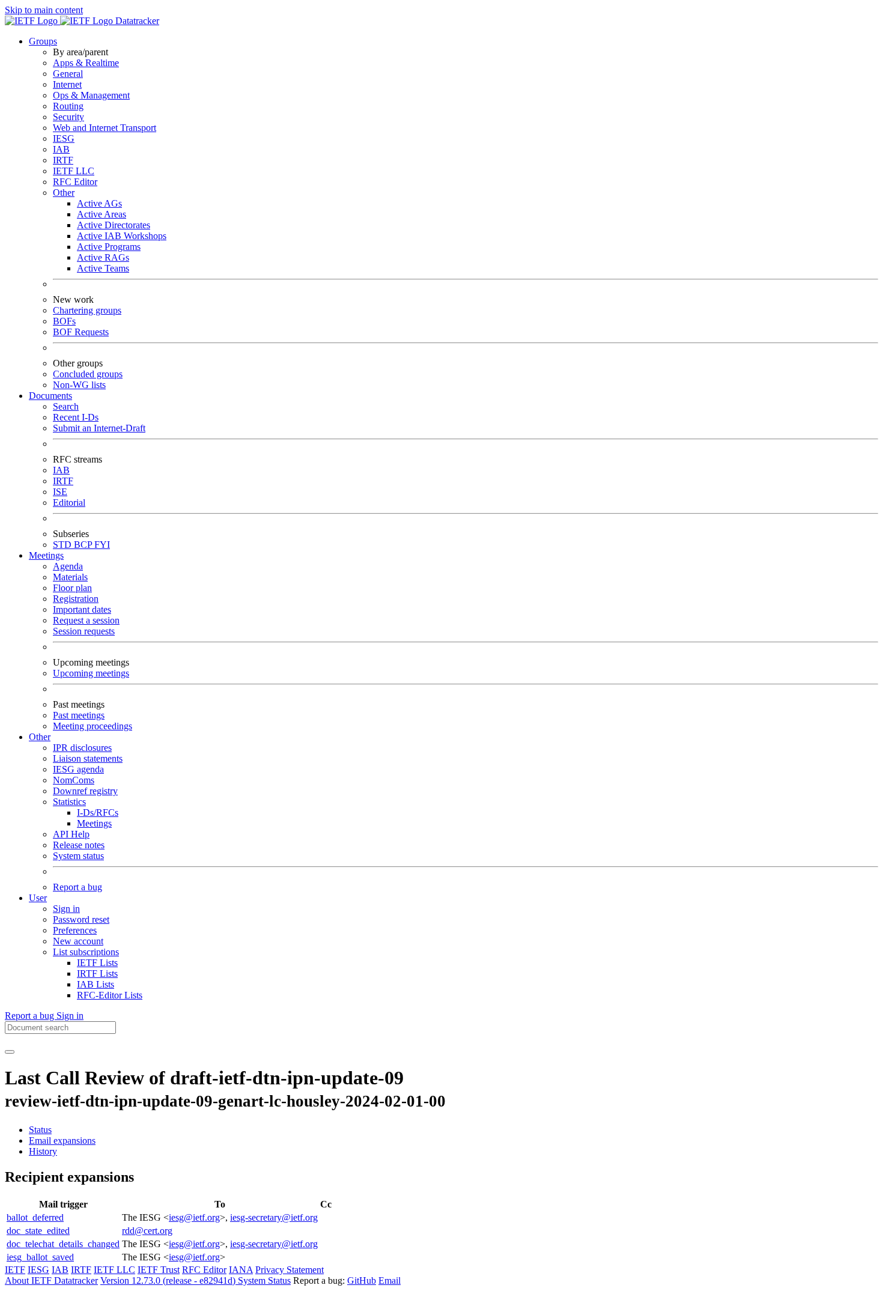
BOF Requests (81, 332)
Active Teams (103, 268)
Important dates (82, 609)
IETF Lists (97, 963)
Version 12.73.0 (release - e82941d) (169, 1280)
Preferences (75, 930)
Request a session (86, 620)
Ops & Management (91, 95)
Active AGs (99, 203)
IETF (15, 1270)
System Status (264, 1280)
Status (40, 1130)
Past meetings (79, 715)
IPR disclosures (82, 748)
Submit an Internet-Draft (99, 428)
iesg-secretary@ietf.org (274, 1217)
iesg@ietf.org (194, 1217)
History (43, 1151)
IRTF (63, 160)
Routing (68, 106)
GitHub (361, 1280)
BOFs (64, 321)
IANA (241, 1270)
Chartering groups (87, 310)
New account (78, 941)
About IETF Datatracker (51, 1280)
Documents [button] (50, 395)
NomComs (73, 780)
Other (63, 192)
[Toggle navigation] (9, 1052)
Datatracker (136, 21)
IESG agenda (78, 769)
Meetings (94, 823)
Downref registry (85, 791)
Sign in (66, 909)
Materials (70, 577)
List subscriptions (86, 952)
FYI (102, 544)
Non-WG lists (79, 385)
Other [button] (39, 737)
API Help (71, 834)
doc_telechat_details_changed (63, 1244)
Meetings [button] (46, 555)
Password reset (81, 919)
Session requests (84, 631)
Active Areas (101, 214)
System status (78, 856)
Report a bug (77, 887)
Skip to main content (44, 10)
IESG (63, 138)
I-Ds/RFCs (97, 812)
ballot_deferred (35, 1217)
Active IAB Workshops (121, 236)
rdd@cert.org (147, 1231)
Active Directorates (113, 225)
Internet (67, 84)
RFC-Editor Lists (109, 995)
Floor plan (72, 588)
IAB (61, 149)
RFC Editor (75, 182)
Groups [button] (43, 41)
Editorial (69, 502)
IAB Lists (95, 984)
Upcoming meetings (91, 673)
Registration (76, 599)
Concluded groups (88, 374)
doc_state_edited (38, 1231)
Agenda (68, 566)
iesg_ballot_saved (40, 1257)
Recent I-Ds (76, 417)
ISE (60, 492)
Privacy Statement (289, 1270)
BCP (84, 544)
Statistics (69, 802)
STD (63, 544)
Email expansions (62, 1140)
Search (66, 406)
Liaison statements (88, 758)
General (68, 73)
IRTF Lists (97, 973)
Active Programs (109, 246)
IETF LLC (73, 171)
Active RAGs (103, 257)
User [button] (38, 898)
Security (68, 117)
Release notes (79, 845)
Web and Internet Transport (104, 128)
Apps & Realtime (86, 63)
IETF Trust (159, 1270)
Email (389, 1280)
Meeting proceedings (92, 726)
